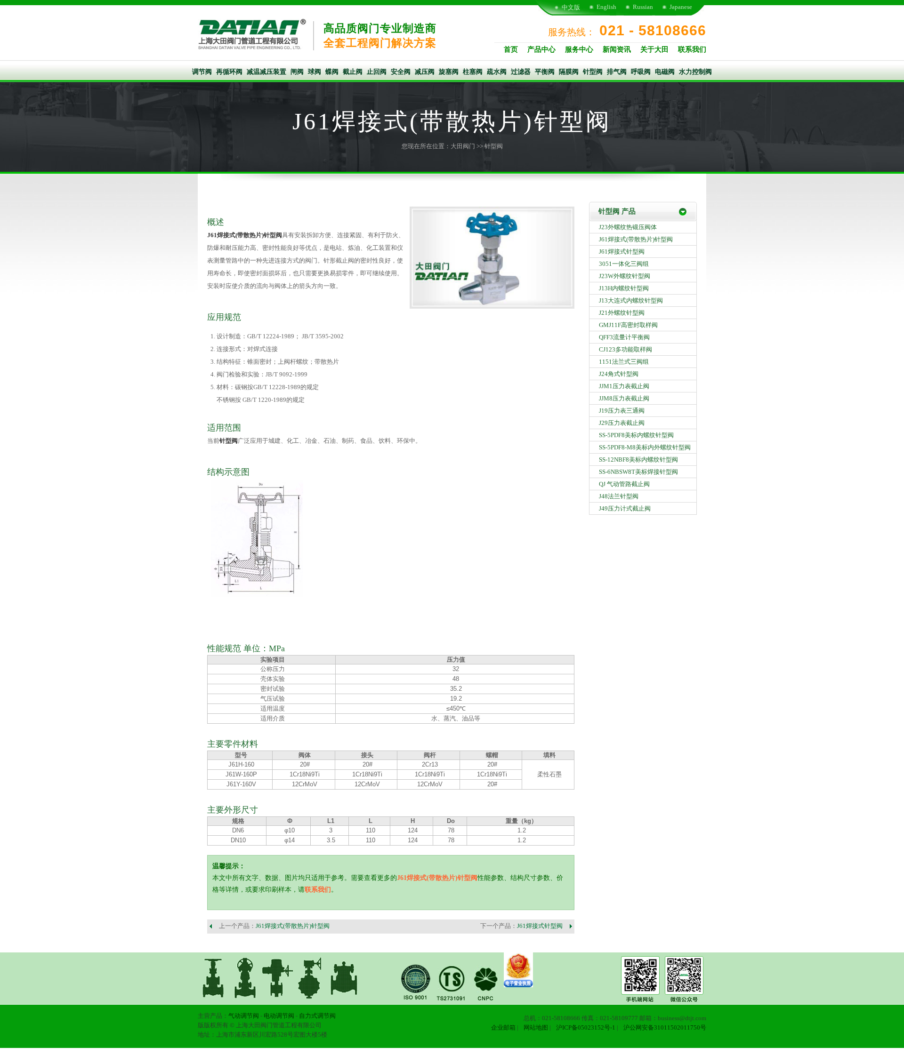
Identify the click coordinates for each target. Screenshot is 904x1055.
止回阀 (377, 71)
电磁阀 (665, 71)
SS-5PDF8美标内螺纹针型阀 (636, 435)
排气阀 (617, 71)
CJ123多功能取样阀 (625, 349)
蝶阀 (332, 71)
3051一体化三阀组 (624, 263)
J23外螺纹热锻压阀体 (628, 227)
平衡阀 (545, 71)
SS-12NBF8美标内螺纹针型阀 (638, 459)
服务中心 (579, 49)
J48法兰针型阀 (618, 496)
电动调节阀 (279, 1015)
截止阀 (353, 71)
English (606, 6)
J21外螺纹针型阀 (622, 312)
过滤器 (521, 71)
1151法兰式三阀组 (624, 361)
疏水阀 (497, 71)
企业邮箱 (503, 1027)
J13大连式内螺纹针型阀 (631, 300)
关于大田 (654, 49)
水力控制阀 (695, 71)
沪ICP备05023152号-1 (585, 1027)
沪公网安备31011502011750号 (664, 1027)
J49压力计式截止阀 (625, 508)
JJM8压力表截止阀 (624, 398)
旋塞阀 (449, 71)
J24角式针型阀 (618, 373)
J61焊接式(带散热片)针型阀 (244, 235)
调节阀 (202, 71)
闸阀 (297, 71)
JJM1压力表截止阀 (624, 386)
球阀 (314, 71)
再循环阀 (229, 71)
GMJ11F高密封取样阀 (628, 324)
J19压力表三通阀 (622, 410)
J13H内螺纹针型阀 (624, 288)
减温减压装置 (266, 71)
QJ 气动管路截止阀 (624, 484)
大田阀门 (463, 146)
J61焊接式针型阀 (540, 925)
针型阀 (593, 71)
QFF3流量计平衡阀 (624, 337)
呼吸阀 (641, 71)
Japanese (681, 6)
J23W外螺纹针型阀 (624, 276)
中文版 (571, 7)
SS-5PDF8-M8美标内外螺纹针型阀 (645, 447)
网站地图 (536, 1027)
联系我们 (692, 49)
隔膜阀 (569, 71)
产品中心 (541, 49)
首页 (511, 49)
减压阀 (425, 71)
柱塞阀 (473, 71)
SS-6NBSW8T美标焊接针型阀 (638, 471)
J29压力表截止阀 (622, 422)
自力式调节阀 (317, 1015)
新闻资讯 (617, 49)
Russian (643, 6)
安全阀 (401, 71)
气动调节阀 (243, 1015)
